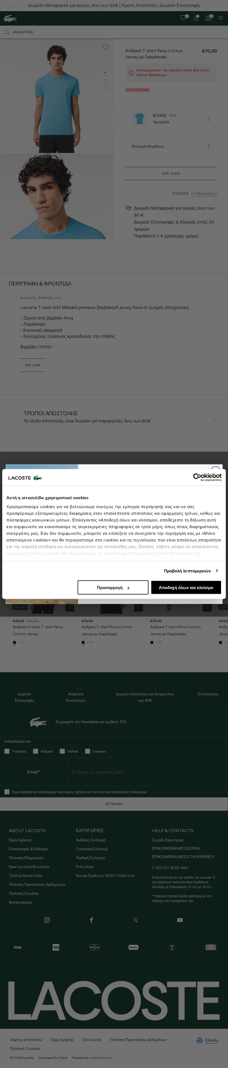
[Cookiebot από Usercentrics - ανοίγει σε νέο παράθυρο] (197, 477)
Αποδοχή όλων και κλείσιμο (186, 587)
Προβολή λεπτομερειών (187, 570)
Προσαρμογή (110, 587)
